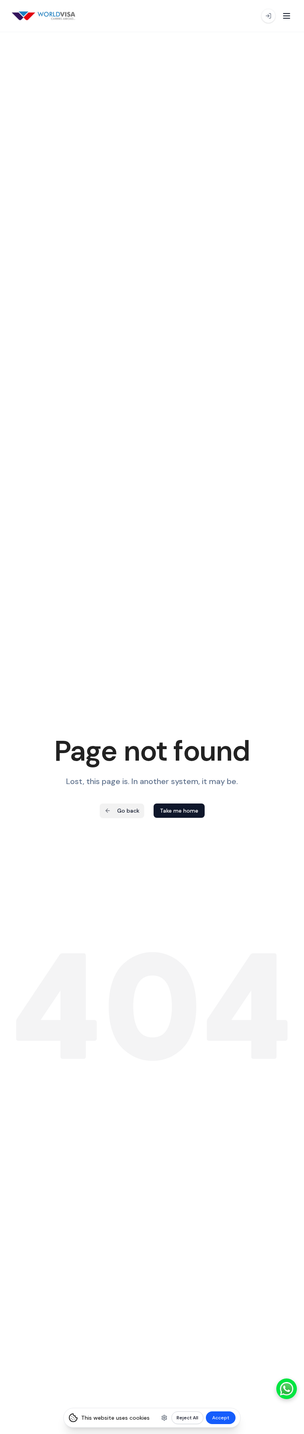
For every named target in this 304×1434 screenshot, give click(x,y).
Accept (220, 1418)
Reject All (187, 1418)
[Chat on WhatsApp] (286, 1388)
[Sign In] (268, 16)
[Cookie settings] (164, 1417)
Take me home (179, 810)
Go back (128, 810)
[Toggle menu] (286, 16)
